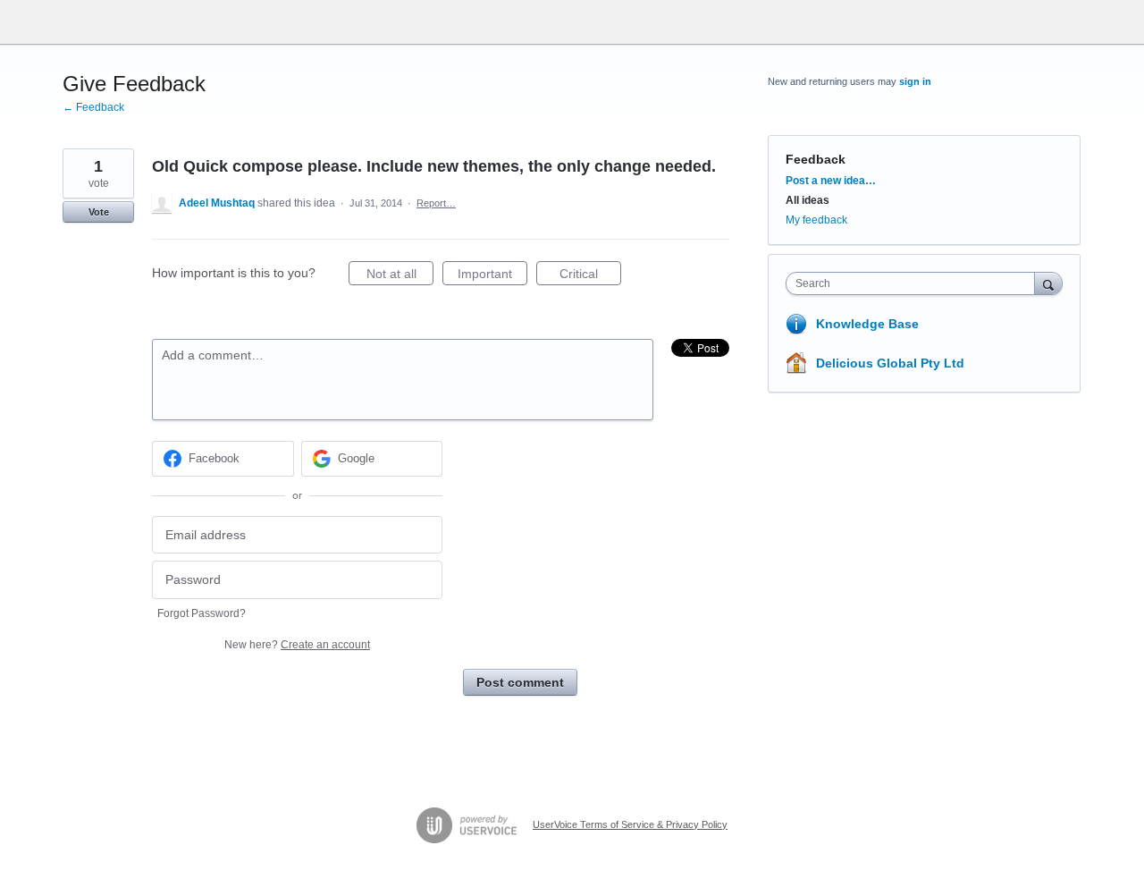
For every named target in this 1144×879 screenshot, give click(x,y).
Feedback (815, 159)
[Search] (1048, 283)
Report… (436, 203)
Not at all (399, 275)
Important (492, 275)
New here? (297, 644)
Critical (590, 275)
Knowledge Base (867, 324)
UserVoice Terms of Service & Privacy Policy (630, 824)
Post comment (520, 682)
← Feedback (93, 107)
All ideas (807, 200)
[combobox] (915, 283)
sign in (915, 81)
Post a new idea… (831, 180)
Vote (98, 212)
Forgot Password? (201, 613)
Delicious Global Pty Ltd (890, 363)
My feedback (816, 220)
